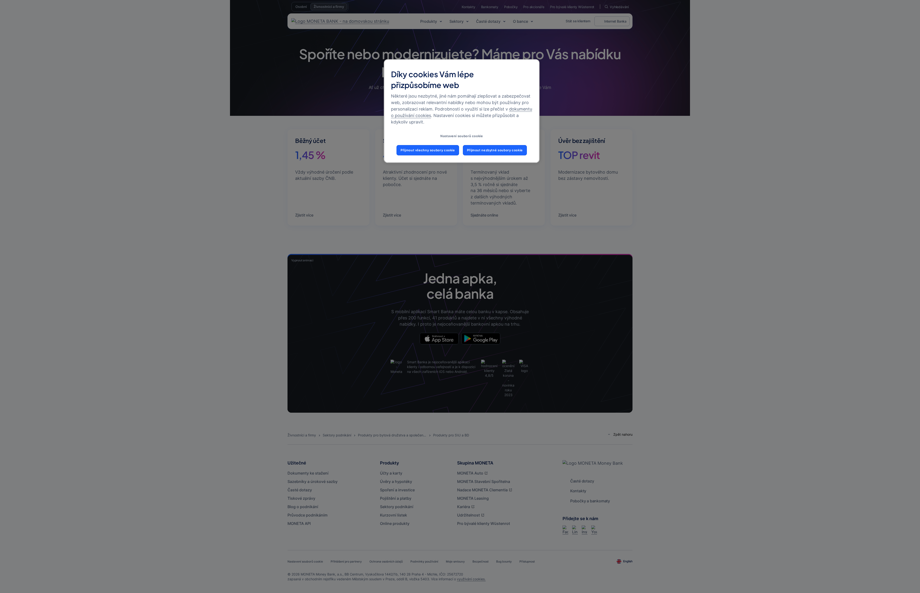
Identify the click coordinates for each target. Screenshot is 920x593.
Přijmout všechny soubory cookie (428, 150)
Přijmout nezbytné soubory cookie (495, 150)
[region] (462, 111)
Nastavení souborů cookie (461, 136)
